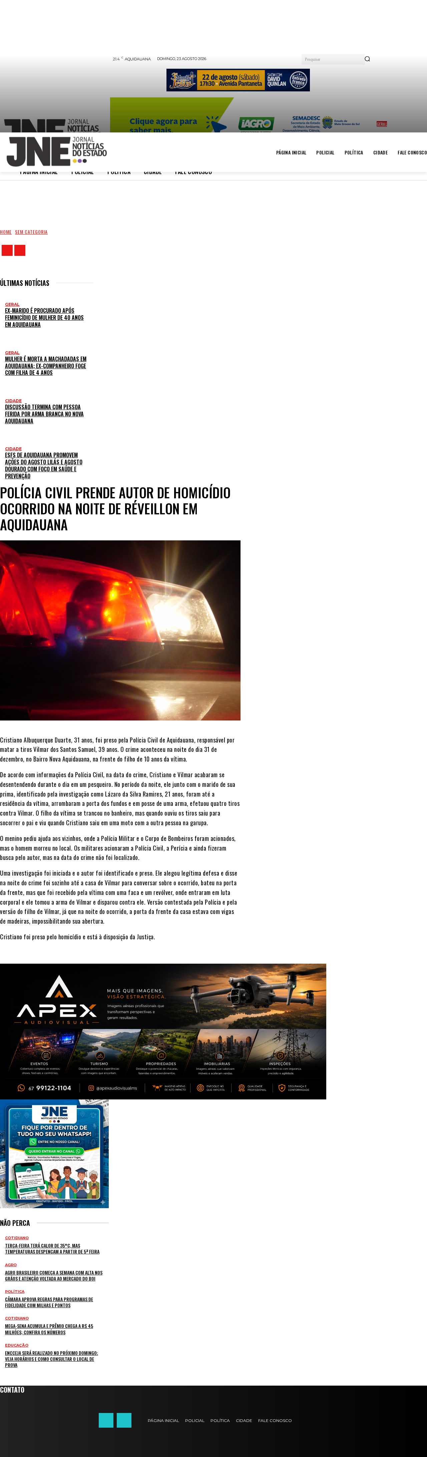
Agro (11, 1265)
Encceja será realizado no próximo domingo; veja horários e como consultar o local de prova (51, 1358)
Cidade (13, 400)
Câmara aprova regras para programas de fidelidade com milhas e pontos (49, 1302)
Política (14, 1292)
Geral (12, 304)
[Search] (367, 59)
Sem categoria (31, 231)
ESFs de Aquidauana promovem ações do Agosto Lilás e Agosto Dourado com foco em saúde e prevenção (43, 465)
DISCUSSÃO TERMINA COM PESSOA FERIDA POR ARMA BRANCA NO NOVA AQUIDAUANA (44, 414)
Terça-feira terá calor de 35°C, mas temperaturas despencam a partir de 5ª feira (52, 1248)
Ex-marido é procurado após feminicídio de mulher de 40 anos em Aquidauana (44, 318)
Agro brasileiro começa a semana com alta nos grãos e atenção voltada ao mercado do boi (53, 1275)
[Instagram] (19, 250)
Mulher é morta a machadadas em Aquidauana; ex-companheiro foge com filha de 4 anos (45, 366)
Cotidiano (17, 1238)
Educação (16, 1345)
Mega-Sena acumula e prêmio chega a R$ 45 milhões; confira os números (49, 1328)
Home (6, 231)
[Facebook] (7, 250)
